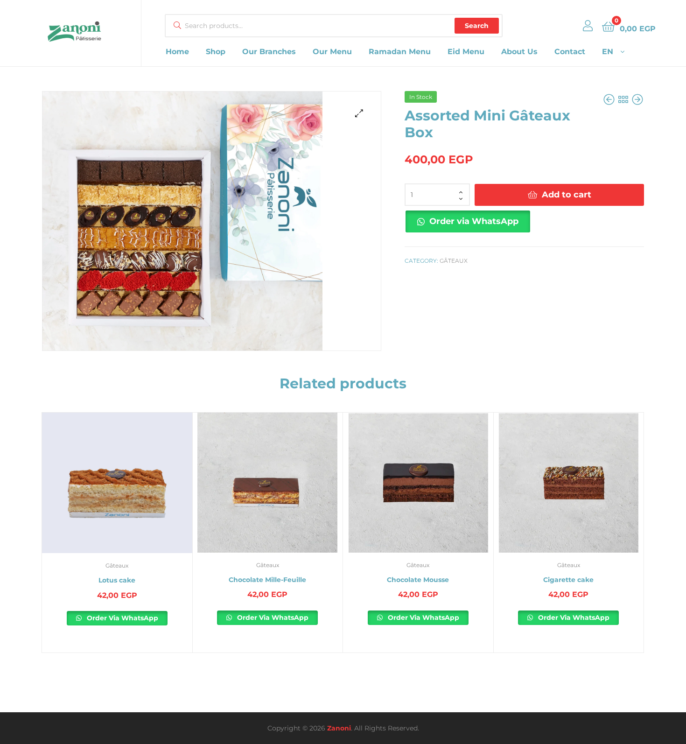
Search (477, 25)
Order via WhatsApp (473, 221)
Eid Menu (466, 51)
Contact (569, 51)
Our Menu (332, 51)
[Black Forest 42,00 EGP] (637, 100)
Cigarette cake (568, 580)
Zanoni (339, 728)
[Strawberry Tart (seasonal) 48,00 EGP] (609, 100)
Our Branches (269, 51)
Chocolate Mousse (418, 580)
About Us (519, 51)
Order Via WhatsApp (121, 618)
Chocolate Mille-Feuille (267, 580)
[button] (359, 113)
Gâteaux (454, 260)
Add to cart (566, 195)
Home (177, 51)
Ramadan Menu (400, 51)
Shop (215, 51)
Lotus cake (116, 580)
